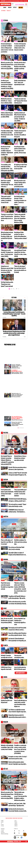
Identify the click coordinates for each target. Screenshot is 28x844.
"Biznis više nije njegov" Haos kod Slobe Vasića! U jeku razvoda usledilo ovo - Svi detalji (20, 269)
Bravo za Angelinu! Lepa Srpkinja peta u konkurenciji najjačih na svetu (20, 621)
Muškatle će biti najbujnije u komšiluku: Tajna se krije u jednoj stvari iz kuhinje (7, 747)
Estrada (3, 10)
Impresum (3, 832)
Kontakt (2, 831)
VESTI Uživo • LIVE (17, 841)
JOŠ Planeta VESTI (20, 673)
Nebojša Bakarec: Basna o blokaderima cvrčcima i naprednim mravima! (20, 458)
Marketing (2, 828)
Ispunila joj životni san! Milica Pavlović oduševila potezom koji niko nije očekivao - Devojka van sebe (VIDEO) (20, 117)
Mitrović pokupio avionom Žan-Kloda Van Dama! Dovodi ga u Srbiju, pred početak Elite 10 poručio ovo (7, 236)
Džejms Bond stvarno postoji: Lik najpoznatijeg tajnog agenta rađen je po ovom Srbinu (17, 716)
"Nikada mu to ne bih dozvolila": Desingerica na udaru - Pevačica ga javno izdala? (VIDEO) (7, 253)
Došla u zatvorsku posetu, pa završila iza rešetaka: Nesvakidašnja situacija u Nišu (17, 603)
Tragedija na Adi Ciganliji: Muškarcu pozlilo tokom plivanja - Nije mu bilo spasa (16, 597)
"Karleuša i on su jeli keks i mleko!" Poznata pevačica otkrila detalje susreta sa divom (7, 217)
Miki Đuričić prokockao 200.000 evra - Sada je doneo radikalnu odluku (6, 101)
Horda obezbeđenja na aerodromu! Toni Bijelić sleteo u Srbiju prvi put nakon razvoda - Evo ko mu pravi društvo (7, 48)
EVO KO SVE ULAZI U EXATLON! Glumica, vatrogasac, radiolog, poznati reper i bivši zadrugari (17, 500)
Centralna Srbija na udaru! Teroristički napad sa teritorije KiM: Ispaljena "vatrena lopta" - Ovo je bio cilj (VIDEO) (14, 314)
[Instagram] (25, 831)
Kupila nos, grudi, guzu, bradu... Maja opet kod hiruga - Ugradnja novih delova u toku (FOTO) (17, 805)
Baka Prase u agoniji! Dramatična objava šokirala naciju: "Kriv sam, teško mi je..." (7, 183)
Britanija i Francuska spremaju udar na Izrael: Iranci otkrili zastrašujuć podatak (7, 657)
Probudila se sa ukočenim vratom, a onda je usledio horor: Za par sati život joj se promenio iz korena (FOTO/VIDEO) (20, 749)
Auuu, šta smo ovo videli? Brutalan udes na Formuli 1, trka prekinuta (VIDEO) (7, 620)
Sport (15, 820)
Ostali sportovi (4, 616)
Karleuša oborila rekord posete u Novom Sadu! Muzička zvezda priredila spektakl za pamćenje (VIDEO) (20, 66)
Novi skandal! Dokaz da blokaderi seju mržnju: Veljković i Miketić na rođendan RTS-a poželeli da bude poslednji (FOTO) (7, 460)
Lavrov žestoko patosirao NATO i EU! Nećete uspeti (20, 668)
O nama (2, 830)
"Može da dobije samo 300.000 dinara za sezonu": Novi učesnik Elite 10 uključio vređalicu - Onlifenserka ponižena (20, 796)
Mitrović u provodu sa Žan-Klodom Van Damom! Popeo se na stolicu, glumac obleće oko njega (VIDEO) (7, 65)
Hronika (14, 567)
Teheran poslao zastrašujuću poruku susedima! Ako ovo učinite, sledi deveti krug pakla (20, 657)
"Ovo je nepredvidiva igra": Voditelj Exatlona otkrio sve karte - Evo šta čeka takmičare (20, 493)
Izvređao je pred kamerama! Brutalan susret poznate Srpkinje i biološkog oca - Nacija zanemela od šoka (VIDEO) (7, 84)
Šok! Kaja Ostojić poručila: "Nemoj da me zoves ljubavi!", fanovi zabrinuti (7, 284)
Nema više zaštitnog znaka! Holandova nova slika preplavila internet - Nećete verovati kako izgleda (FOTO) (17, 634)
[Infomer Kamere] (13, 4)
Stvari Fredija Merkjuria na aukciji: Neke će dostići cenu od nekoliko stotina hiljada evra (20, 703)
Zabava (4, 7)
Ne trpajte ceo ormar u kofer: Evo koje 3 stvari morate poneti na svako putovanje (17, 758)
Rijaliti (8, 10)
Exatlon (2, 487)
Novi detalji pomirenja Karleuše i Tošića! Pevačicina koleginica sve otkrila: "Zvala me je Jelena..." (20, 200)
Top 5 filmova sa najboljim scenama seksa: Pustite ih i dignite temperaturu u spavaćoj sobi (17, 711)
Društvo (16, 537)
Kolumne (16, 453)
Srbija (14, 524)
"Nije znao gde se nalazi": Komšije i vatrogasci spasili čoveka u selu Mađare (14, 528)
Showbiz (14, 684)
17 (16, 288)
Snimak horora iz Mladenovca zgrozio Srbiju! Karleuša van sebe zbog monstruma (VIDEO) (7, 269)
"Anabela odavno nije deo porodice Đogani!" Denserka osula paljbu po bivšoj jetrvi (20, 134)
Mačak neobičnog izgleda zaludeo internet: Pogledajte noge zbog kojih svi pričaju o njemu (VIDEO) (17, 763)
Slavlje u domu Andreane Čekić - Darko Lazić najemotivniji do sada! (20, 82)
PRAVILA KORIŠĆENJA (4, 833)
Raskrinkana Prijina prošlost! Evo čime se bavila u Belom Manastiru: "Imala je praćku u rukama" (20, 235)
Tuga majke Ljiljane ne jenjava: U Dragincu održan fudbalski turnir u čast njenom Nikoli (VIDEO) (17, 554)
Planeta (2, 653)
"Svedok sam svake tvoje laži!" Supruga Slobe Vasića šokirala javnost (20, 101)
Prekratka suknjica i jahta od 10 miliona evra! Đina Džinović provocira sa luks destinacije (7, 134)
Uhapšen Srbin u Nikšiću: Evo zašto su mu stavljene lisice (14, 571)
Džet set (14, 7)
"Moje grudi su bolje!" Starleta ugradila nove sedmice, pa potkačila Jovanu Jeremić (6, 199)
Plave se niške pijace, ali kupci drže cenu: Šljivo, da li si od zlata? (7, 542)
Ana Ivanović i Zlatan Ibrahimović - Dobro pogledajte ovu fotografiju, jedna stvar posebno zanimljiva (17, 640)
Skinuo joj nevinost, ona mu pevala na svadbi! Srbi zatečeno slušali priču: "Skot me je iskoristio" (14, 32)
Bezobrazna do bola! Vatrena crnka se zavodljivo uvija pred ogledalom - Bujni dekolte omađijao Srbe (7, 151)
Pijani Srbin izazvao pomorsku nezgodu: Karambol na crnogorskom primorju (7, 586)
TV (1, 823)
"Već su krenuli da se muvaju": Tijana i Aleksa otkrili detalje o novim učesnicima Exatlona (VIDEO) (17, 505)
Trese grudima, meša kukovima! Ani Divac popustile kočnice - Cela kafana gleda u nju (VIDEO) (7, 168)
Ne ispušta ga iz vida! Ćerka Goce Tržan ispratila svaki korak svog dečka (20, 167)
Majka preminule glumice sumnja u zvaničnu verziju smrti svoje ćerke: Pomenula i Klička (14, 689)
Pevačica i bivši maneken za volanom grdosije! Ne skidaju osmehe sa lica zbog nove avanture (20, 47)
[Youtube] (16, 833)
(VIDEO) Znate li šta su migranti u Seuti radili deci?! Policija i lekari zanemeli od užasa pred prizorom (6, 668)
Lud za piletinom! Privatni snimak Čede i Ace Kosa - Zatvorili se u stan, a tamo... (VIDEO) (20, 253)
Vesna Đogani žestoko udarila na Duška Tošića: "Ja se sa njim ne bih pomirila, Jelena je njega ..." (20, 151)
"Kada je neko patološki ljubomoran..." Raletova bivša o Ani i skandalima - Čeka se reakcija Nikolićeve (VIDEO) (20, 218)
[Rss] (20, 833)
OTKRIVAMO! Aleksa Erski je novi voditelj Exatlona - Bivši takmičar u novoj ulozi (16, 511)
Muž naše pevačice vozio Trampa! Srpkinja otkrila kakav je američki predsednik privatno (20, 183)
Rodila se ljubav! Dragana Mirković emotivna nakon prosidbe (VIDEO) (7, 115)
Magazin (9, 7)
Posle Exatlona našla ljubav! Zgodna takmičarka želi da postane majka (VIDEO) (7, 493)
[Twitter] (20, 831)
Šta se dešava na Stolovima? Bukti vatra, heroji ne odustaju (16, 548)
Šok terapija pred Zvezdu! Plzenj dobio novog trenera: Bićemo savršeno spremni (17, 629)
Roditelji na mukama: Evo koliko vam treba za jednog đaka (20, 542)
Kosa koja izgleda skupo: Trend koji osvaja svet (14, 733)
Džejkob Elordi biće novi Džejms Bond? (6, 701)
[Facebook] (16, 831)
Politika (14, 440)
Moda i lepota (14, 729)
